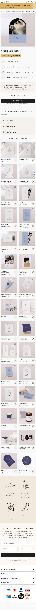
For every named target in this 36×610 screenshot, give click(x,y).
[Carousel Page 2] (18, 47)
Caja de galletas (23, 403)
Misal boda (22, 316)
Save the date (4, 224)
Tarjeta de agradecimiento (5, 248)
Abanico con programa (25, 294)
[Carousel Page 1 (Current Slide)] (17, 47)
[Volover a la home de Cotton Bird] (6, 2)
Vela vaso (3, 425)
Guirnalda (3, 316)
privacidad (31, 559)
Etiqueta (3, 470)
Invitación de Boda (6, 159)
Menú (2, 360)
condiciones (14, 560)
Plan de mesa (4, 403)
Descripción (9, 120)
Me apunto (18, 555)
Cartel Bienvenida (5, 338)
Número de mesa (5, 381)
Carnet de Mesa (23, 338)
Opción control (10, 126)
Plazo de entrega (11, 132)
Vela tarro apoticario (24, 425)
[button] (34, 6)
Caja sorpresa (5, 447)
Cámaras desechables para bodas (25, 447)
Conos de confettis (6, 294)
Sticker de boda (23, 470)
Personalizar (18, 100)
